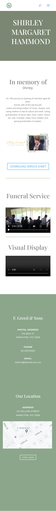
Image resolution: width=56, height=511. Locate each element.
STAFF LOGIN (28, 457)
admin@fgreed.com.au (28, 362)
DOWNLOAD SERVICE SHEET (28, 166)
